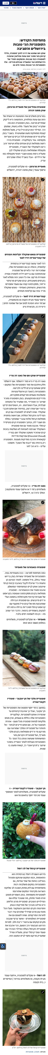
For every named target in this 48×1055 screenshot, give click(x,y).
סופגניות (29, 1052)
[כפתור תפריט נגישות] (3, 946)
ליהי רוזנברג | (40, 69)
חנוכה (36, 1052)
